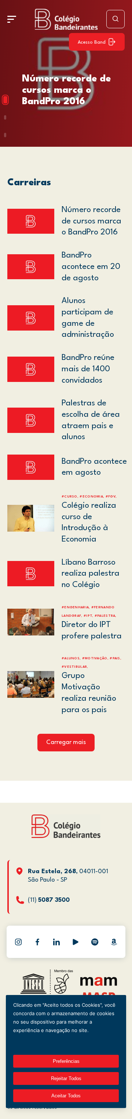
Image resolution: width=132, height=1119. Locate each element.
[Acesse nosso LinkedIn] (56, 941)
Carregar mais (66, 742)
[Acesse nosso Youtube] (75, 941)
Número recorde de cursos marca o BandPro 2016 (66, 90)
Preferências (66, 1061)
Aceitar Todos (66, 1095)
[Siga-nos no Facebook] (37, 941)
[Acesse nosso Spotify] (94, 941)
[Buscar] (115, 19)
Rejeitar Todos (66, 1078)
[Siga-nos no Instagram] (18, 941)
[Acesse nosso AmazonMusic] (113, 941)
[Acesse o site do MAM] (98, 984)
